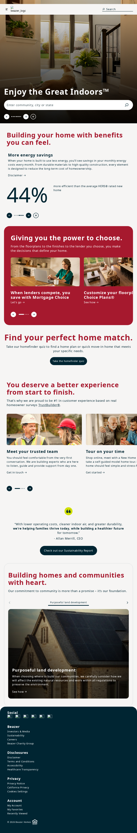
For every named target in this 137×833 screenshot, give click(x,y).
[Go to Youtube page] (41, 717)
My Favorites (15, 809)
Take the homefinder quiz (68, 361)
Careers (12, 739)
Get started (94, 472)
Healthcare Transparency (22, 769)
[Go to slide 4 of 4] (18, 116)
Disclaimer (14, 757)
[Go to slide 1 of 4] (11, 116)
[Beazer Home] (18, 9)
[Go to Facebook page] (9, 717)
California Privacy (18, 787)
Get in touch (15, 472)
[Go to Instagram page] (17, 717)
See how (89, 302)
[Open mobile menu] (6, 9)
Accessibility (15, 765)
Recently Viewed (17, 813)
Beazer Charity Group (20, 743)
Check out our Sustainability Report (68, 550)
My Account (14, 805)
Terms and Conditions (20, 761)
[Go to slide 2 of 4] (13, 116)
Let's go (16, 302)
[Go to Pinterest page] (49, 717)
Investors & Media (18, 731)
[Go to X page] (33, 717)
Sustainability (15, 735)
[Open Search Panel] (103, 9)
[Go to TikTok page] (25, 717)
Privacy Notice (16, 783)
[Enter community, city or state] (126, 105)
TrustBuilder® (49, 405)
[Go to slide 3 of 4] (14, 116)
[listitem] (45, 281)
